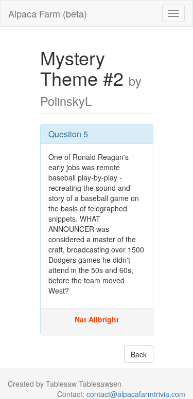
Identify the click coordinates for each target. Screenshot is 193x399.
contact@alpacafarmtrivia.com (135, 394)
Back (139, 354)
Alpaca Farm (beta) (47, 13)
